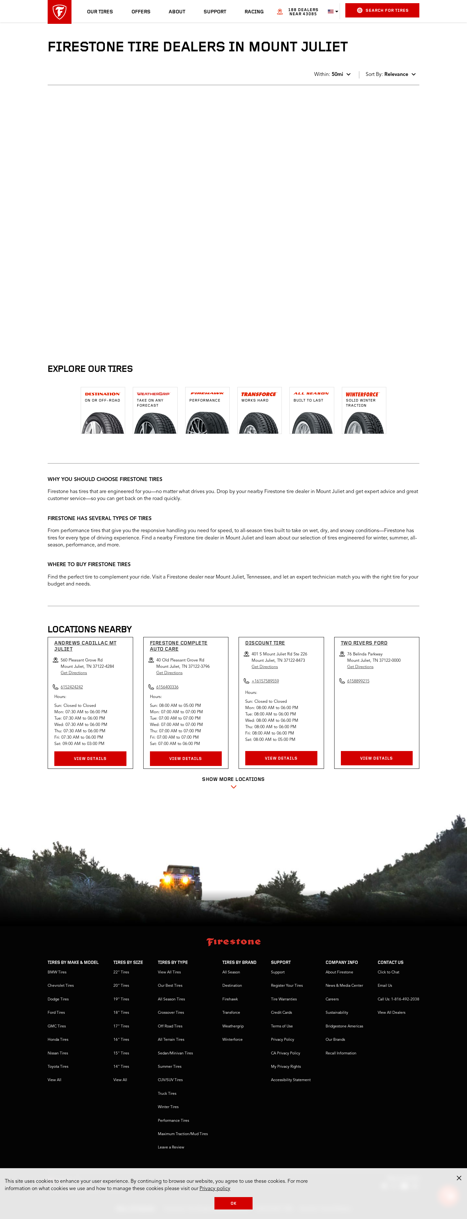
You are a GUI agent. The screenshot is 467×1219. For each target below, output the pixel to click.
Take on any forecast (150, 403)
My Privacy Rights (286, 1067)
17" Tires (121, 1026)
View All (54, 1080)
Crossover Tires (171, 1013)
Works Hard (255, 401)
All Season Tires (171, 999)
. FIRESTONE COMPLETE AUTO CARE (97, 265)
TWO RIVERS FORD (364, 643)
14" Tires (121, 1067)
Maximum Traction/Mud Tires (183, 1134)
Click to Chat (388, 972)
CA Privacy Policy (285, 1053)
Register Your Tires (287, 986)
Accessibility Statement (291, 1080)
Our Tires (100, 12)
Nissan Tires (58, 1053)
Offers (141, 12)
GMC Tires (57, 1026)
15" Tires (121, 1053)
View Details (90, 759)
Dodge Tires (58, 999)
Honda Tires (58, 1040)
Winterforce (232, 1040)
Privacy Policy (282, 1040)
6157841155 (101, 240)
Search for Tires (387, 11)
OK (234, 1204)
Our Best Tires (170, 986)
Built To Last (308, 401)
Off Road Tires (170, 1026)
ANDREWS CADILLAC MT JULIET (85, 646)
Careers (332, 999)
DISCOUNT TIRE (265, 643)
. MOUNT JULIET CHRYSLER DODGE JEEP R (96, 194)
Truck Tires (167, 1094)
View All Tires (169, 972)
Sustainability (337, 1013)
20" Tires (121, 986)
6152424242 (101, 166)
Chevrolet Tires (61, 986)
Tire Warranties (284, 999)
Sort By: (387, 74)
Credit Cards (281, 1013)
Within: (328, 74)
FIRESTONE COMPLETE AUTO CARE (179, 646)
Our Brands (335, 1040)
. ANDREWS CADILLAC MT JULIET (94, 110)
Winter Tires (168, 1107)
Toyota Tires (58, 1067)
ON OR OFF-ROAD (102, 401)
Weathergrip (233, 1026)
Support (215, 12)
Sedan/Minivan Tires (175, 1053)
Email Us (385, 986)
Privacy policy (215, 1188)
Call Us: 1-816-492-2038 (398, 999)
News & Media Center (344, 986)
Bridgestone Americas (344, 1026)
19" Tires (121, 999)
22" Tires (121, 972)
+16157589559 (265, 681)
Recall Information (341, 1053)
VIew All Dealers (391, 1013)
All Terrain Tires (171, 1040)
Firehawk (230, 999)
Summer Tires (169, 1067)
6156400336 (101, 321)
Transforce (231, 1013)
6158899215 (358, 681)
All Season (231, 972)
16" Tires (121, 1040)
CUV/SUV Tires (170, 1080)
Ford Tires (56, 1013)
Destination (232, 986)
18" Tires (121, 1013)
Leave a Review (171, 1147)
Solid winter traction (361, 403)
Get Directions (74, 673)
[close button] (459, 1178)
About (177, 12)
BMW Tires (57, 972)
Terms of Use (282, 1026)
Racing (254, 12)
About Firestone (339, 972)
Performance (204, 401)
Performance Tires (173, 1121)
